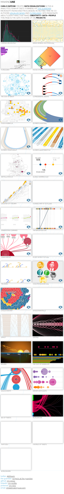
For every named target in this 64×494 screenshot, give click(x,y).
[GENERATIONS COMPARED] (16, 218)
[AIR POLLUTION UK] (16, 165)
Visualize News (17, 13)
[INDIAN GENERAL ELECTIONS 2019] (48, 31)
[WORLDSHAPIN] (16, 459)
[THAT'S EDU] (16, 432)
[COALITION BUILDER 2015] (48, 272)
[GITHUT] (16, 325)
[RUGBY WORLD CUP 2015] (48, 245)
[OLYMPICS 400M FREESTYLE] (48, 138)
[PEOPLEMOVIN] (48, 405)
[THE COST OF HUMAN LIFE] (48, 352)
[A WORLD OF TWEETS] (48, 432)
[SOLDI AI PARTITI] (16, 379)
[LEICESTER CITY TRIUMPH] (16, 191)
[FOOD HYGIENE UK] (16, 111)
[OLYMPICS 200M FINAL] (48, 111)
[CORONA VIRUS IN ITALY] (16, 31)
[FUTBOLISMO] (16, 58)
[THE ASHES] (16, 272)
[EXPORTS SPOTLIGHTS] (48, 379)
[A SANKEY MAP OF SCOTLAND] (48, 191)
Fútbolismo (36, 13)
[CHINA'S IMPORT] (16, 245)
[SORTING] (48, 325)
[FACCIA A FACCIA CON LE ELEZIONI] (48, 58)
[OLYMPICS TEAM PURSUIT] (16, 138)
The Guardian (44, 8)
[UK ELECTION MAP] (16, 298)
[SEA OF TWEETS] (16, 405)
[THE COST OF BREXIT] (16, 84)
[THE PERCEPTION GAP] (48, 218)
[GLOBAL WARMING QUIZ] (48, 165)
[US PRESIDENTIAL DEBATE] (48, 84)
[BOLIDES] (16, 352)
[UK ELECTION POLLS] (48, 298)
